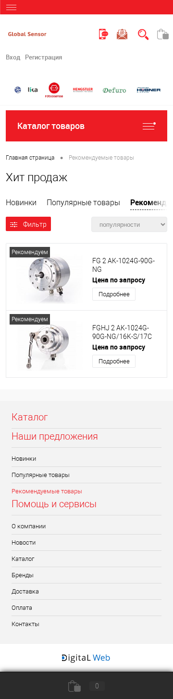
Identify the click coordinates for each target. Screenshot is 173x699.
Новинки (21, 202)
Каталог (23, 558)
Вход (13, 57)
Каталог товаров (51, 125)
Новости (24, 542)
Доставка (25, 591)
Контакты (25, 624)
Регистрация (43, 57)
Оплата (22, 607)
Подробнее (114, 294)
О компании (29, 526)
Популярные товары (83, 202)
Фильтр (35, 224)
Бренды (23, 575)
